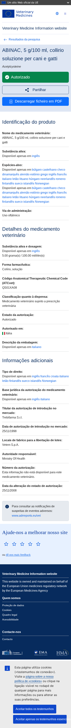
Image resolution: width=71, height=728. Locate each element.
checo (61, 169)
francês (62, 174)
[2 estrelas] (10, 544)
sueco (19, 183)
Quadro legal (9, 614)
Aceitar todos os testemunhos (35, 709)
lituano (23, 178)
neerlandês (47, 178)
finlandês (8, 183)
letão (15, 178)
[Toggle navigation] (65, 13)
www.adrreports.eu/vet (26, 515)
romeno (61, 178)
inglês (36, 156)
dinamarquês (10, 174)
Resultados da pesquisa (24, 39)
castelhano (49, 169)
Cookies (6, 610)
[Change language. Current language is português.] (57, 13)
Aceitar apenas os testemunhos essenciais (41, 719)
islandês (28, 183)
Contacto (7, 639)
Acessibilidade (10, 619)
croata (55, 376)
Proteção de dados (13, 605)
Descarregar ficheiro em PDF (38, 101)
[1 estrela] (6, 544)
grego (44, 174)
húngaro (34, 178)
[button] (35, 90)
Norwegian (42, 183)
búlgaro (37, 169)
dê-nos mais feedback (18, 554)
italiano (7, 178)
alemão (24, 174)
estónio (35, 174)
